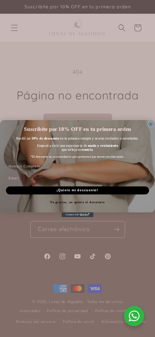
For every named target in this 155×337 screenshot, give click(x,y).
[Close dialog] (150, 124)
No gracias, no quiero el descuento (77, 202)
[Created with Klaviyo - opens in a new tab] (77, 214)
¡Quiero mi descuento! (77, 190)
